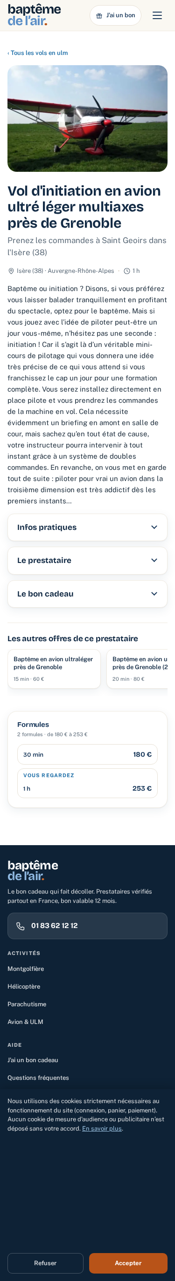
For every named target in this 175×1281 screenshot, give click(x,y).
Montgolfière (25, 968)
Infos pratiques (47, 527)
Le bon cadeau (45, 594)
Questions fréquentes (38, 1077)
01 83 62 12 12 (54, 925)
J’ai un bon (120, 15)
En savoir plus (102, 1128)
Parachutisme (26, 1004)
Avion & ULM (25, 1021)
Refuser (45, 1263)
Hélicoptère (23, 986)
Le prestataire (44, 560)
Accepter (128, 1263)
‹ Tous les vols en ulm (37, 52)
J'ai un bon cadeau (32, 1060)
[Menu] (157, 15)
